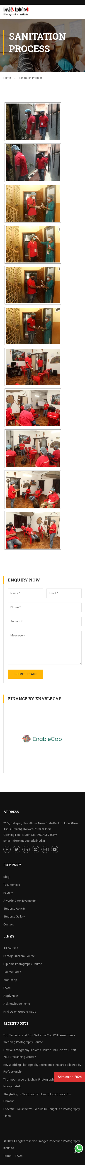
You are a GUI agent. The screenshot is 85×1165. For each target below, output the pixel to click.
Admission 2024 (69, 1077)
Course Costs (12, 972)
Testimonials (11, 884)
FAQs (6, 987)
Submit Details (25, 674)
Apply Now (10, 995)
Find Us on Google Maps (19, 1011)
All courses (10, 948)
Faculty (8, 892)
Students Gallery (14, 916)
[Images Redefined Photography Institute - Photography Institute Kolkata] (16, 13)
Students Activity (14, 908)
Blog (6, 876)
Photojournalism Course (19, 956)
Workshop (10, 980)
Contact (8, 924)
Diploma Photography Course (22, 964)
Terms (7, 1156)
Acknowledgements (16, 1003)
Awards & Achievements (19, 900)
